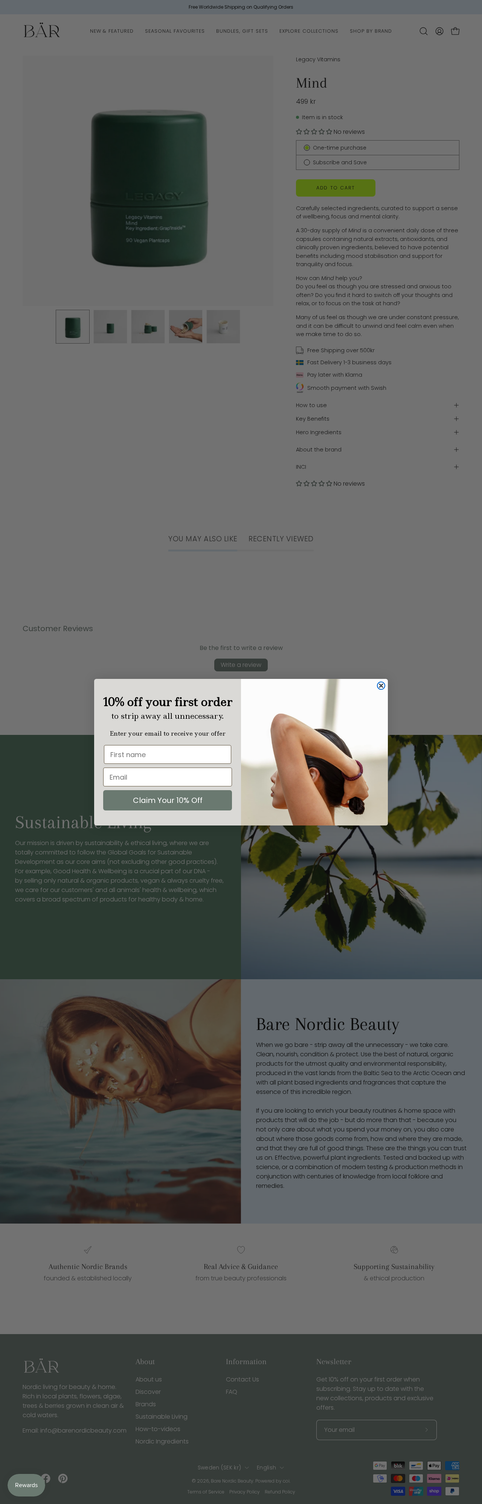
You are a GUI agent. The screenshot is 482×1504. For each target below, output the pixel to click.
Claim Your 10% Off (168, 800)
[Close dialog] (381, 685)
